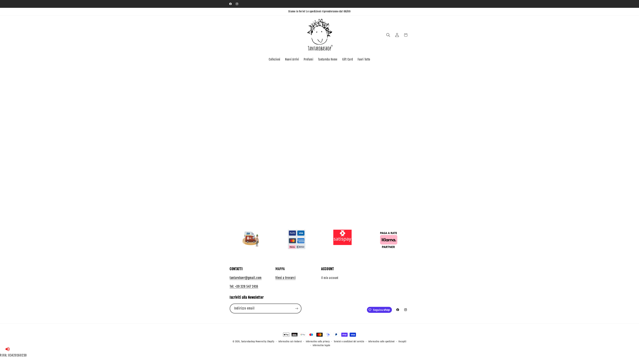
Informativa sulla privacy (318, 341)
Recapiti (402, 341)
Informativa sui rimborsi (290, 341)
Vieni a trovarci (285, 278)
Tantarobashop (248, 341)
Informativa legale (321, 345)
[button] (388, 35)
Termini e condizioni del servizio (349, 341)
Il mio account (329, 278)
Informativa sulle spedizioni (381, 341)
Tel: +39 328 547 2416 (244, 286)
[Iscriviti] (296, 309)
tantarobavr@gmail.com (246, 278)
